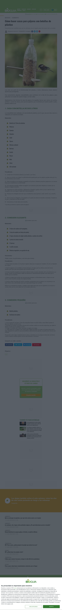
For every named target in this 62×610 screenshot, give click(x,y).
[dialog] (31, 593)
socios (15, 588)
